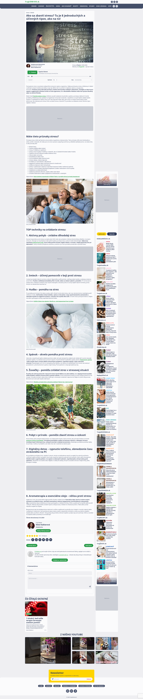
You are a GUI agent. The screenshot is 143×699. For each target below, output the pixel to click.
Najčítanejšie (101, 234)
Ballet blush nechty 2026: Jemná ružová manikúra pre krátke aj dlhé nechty (110, 247)
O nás (41, 686)
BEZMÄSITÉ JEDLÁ (111, 532)
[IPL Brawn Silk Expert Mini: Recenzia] (107, 657)
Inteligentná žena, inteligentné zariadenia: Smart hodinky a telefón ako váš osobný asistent (111, 368)
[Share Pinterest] (43, 539)
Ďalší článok (89, 545)
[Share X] (39, 539)
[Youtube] (114, 2)
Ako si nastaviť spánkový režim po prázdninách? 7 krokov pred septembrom (111, 313)
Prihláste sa (38, 551)
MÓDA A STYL (110, 323)
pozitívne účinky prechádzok (34, 440)
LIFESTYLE (109, 390)
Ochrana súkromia (85, 686)
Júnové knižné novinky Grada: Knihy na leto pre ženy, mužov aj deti (111, 565)
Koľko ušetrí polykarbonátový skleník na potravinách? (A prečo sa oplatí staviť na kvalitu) (111, 425)
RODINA (108, 308)
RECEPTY (75, 6)
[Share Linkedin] (47, 539)
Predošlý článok (32, 545)
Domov (27, 12)
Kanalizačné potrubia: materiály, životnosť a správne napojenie (109, 498)
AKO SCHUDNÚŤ (66, 6)
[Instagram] (117, 2)
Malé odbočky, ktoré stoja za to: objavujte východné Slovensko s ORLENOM (111, 383)
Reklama (57, 686)
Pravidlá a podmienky (69, 686)
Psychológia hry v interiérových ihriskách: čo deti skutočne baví (111, 412)
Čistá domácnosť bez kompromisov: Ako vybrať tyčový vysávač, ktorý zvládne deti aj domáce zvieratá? (111, 553)
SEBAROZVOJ (83, 6)
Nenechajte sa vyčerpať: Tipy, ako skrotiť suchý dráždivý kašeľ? (111, 354)
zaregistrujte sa (63, 555)
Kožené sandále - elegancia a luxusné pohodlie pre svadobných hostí (111, 286)
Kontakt (48, 686)
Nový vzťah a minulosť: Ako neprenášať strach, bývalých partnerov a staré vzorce (111, 302)
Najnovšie (111, 234)
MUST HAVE (109, 282)
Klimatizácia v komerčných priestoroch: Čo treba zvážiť (110, 485)
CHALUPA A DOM (111, 493)
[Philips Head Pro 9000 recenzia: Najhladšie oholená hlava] (107, 643)
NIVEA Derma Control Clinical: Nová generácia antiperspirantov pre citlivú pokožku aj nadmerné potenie (111, 397)
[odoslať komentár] (90, 586)
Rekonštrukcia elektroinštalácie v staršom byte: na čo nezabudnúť (111, 473)
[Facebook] (112, 2)
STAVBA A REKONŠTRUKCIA (111, 467)
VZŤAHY (108, 296)
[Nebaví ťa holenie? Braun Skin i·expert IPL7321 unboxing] (83, 657)
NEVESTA (108, 268)
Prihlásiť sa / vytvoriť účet (59, 560)
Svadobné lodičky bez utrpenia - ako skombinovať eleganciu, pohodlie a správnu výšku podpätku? (111, 274)
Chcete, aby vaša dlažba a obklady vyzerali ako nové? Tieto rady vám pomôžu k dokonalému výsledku (111, 441)
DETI (107, 408)
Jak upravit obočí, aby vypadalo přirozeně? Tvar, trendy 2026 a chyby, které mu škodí (111, 340)
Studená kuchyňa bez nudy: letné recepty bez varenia (111, 536)
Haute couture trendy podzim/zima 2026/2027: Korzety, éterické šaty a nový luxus (111, 328)
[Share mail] (50, 539)
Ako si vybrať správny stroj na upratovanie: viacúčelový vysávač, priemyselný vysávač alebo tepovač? (111, 456)
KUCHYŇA (109, 520)
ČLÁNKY (108, 350)
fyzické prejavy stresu (39, 96)
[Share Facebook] (32, 539)
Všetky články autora (43, 531)
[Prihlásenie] (114, 6)
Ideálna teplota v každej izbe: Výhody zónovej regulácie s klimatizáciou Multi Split (111, 511)
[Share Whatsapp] (36, 539)
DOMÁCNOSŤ (110, 435)
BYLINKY (91, 6)
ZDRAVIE (33, 6)
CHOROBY (41, 6)
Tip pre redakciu (99, 686)
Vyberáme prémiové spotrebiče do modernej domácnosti (110, 525)
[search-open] (117, 6)
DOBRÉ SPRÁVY (110, 378)
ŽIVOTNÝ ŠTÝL (50, 6)
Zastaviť (30, 80)
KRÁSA (58, 6)
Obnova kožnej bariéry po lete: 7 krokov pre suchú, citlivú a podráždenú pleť (111, 258)
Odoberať (89, 679)
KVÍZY (110, 6)
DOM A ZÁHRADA (101, 6)
